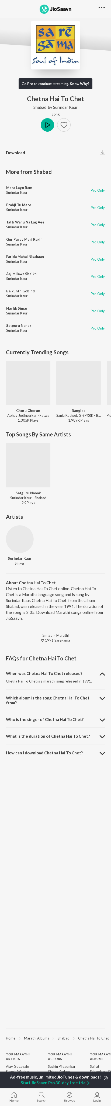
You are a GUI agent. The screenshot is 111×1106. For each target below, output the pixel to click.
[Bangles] (78, 383)
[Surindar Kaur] (20, 539)
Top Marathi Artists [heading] (18, 1056)
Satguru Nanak (18, 325)
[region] (55, 1038)
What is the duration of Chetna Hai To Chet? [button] (48, 736)
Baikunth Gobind (20, 291)
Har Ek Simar (16, 308)
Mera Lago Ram (19, 188)
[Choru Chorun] (28, 383)
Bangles (78, 410)
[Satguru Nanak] (28, 465)
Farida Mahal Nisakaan (25, 256)
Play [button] (47, 125)
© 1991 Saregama (55, 640)
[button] (64, 125)
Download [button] (15, 152)
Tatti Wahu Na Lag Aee (25, 222)
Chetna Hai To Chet (93, 1038)
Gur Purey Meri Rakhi (24, 239)
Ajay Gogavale (17, 1066)
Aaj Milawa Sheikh (21, 274)
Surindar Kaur (65, 107)
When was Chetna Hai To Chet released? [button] (44, 673)
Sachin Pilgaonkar (61, 1066)
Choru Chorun (28, 410)
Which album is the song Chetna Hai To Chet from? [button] (47, 700)
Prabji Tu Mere (18, 205)
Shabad (39, 107)
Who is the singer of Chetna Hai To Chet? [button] (45, 719)
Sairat (94, 1066)
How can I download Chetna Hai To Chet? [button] (44, 752)
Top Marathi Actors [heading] (60, 1056)
